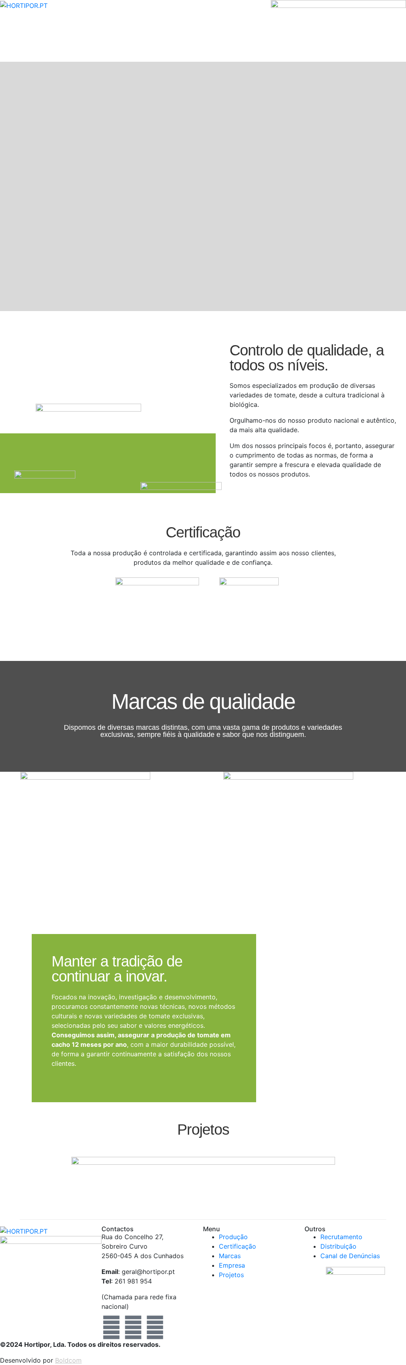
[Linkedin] (155, 1327)
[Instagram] (133, 1327)
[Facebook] (111, 1327)
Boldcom (68, 1360)
